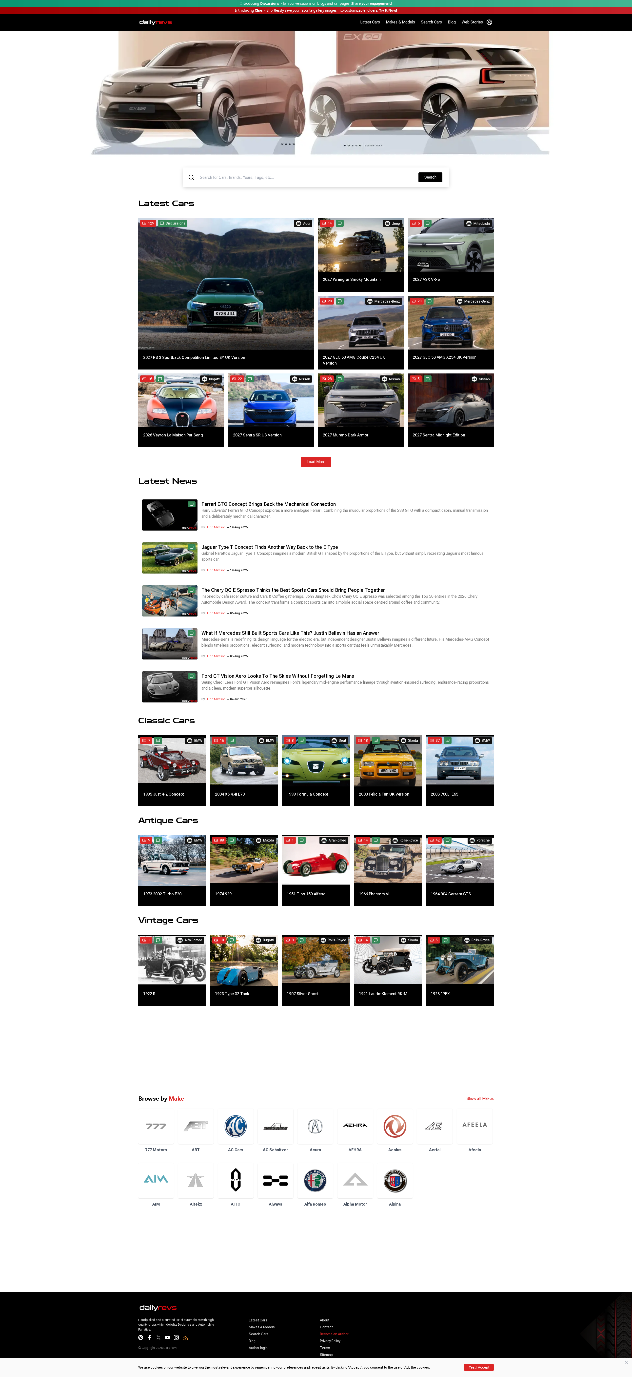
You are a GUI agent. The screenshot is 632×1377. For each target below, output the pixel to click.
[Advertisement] (148, 1050)
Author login (258, 1348)
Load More (316, 461)
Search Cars (431, 22)
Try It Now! (388, 10)
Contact (326, 1327)
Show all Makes (480, 1098)
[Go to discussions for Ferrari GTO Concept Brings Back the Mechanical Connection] (192, 504)
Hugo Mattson (215, 527)
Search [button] (433, 177)
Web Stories (472, 22)
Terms (325, 1348)
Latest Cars (370, 22)
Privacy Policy (330, 1341)
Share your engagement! (371, 3)
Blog (452, 22)
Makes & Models (400, 22)
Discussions (175, 223)
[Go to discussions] (340, 223)
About (324, 1320)
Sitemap (326, 1355)
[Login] (489, 22)
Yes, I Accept (479, 1367)
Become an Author (334, 1334)
